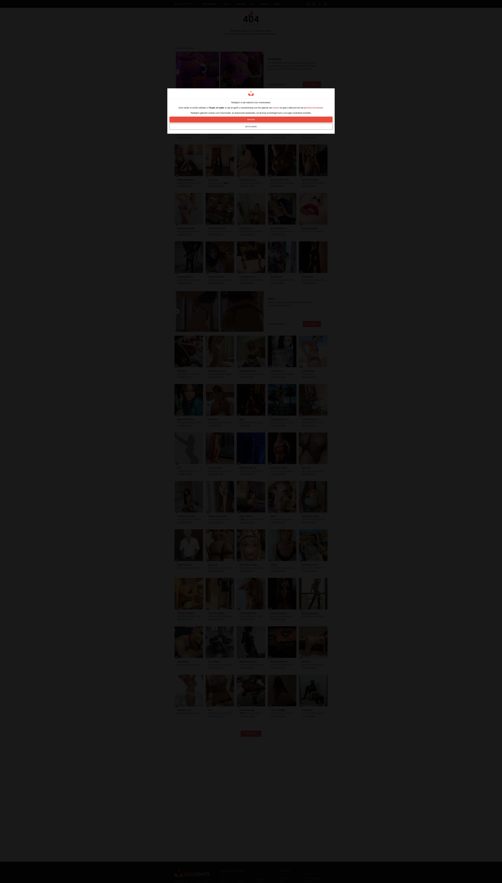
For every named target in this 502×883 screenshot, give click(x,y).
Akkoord (251, 119)
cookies (275, 107)
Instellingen (251, 126)
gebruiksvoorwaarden (313, 107)
